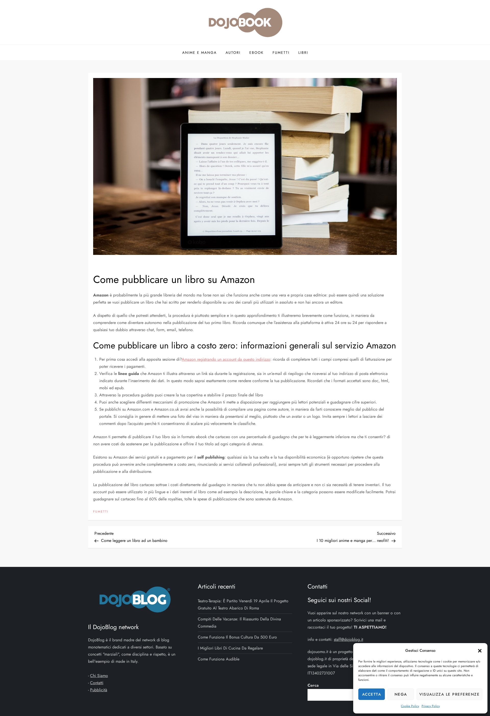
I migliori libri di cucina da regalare (230, 648)
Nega (401, 694)
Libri (303, 52)
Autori (233, 52)
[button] (479, 650)
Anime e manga (199, 52)
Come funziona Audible (218, 659)
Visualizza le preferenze (449, 694)
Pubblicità (98, 690)
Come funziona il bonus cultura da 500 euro (237, 637)
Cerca (313, 685)
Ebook (256, 52)
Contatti (96, 683)
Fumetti (281, 52)
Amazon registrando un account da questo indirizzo (226, 359)
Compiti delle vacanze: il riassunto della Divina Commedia (239, 622)
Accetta (371, 694)
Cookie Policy (410, 706)
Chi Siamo (99, 676)
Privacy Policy (431, 706)
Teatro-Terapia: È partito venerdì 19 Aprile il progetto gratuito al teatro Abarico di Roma (243, 604)
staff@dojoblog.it (348, 639)
